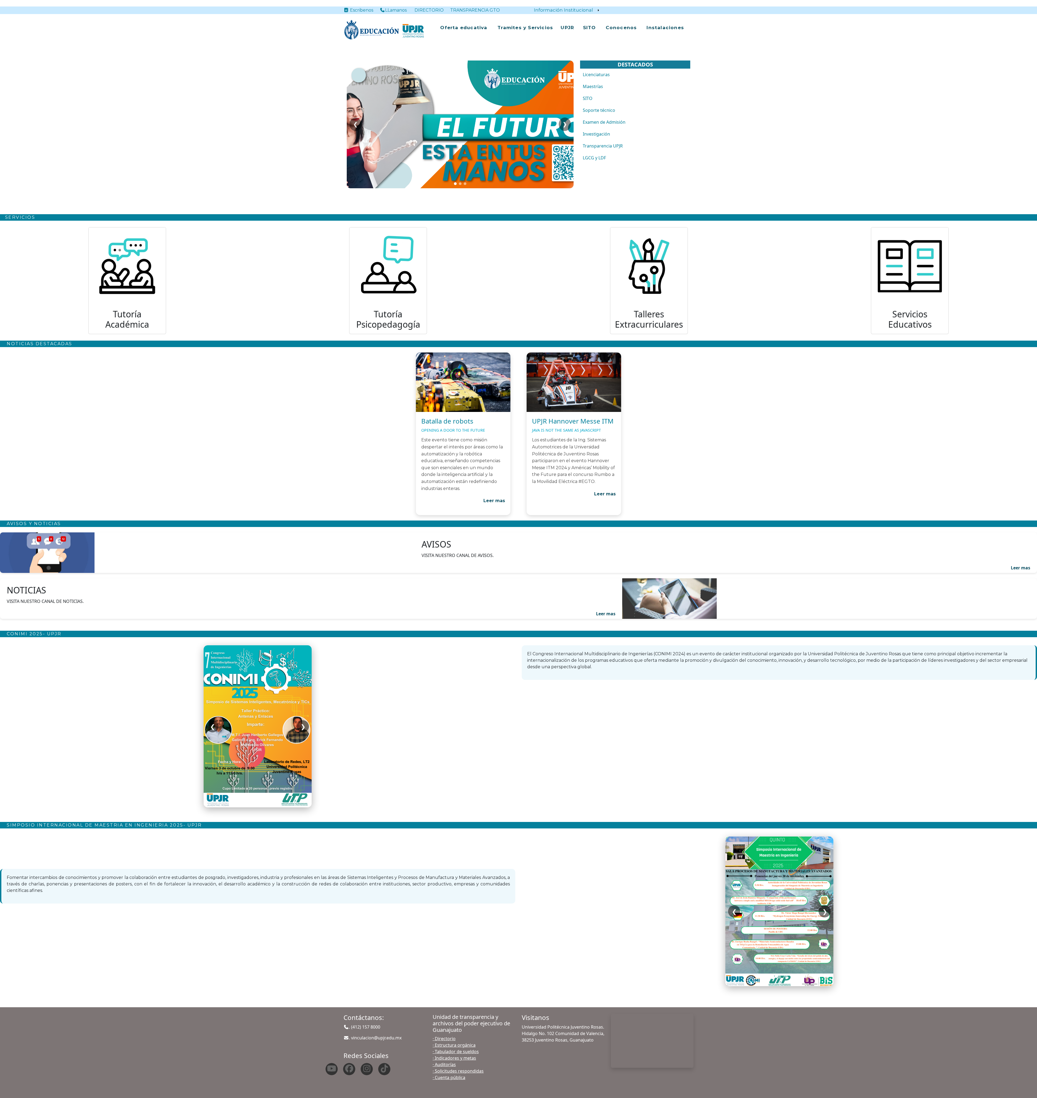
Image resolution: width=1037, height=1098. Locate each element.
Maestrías (593, 86)
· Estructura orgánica (454, 1045)
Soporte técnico (599, 110)
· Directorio (444, 1039)
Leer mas (494, 500)
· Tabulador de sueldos (456, 1052)
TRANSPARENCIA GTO (475, 10)
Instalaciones (665, 27)
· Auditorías (444, 1064)
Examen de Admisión (604, 122)
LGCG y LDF (594, 158)
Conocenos (621, 27)
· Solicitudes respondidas (458, 1071)
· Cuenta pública (449, 1077)
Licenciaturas (596, 75)
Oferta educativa (463, 27)
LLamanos (396, 10)
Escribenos (364, 10)
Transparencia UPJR (603, 146)
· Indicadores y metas (454, 1058)
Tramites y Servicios (525, 27)
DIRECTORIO (429, 10)
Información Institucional (563, 10)
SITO (589, 27)
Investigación (596, 134)
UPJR (567, 27)
